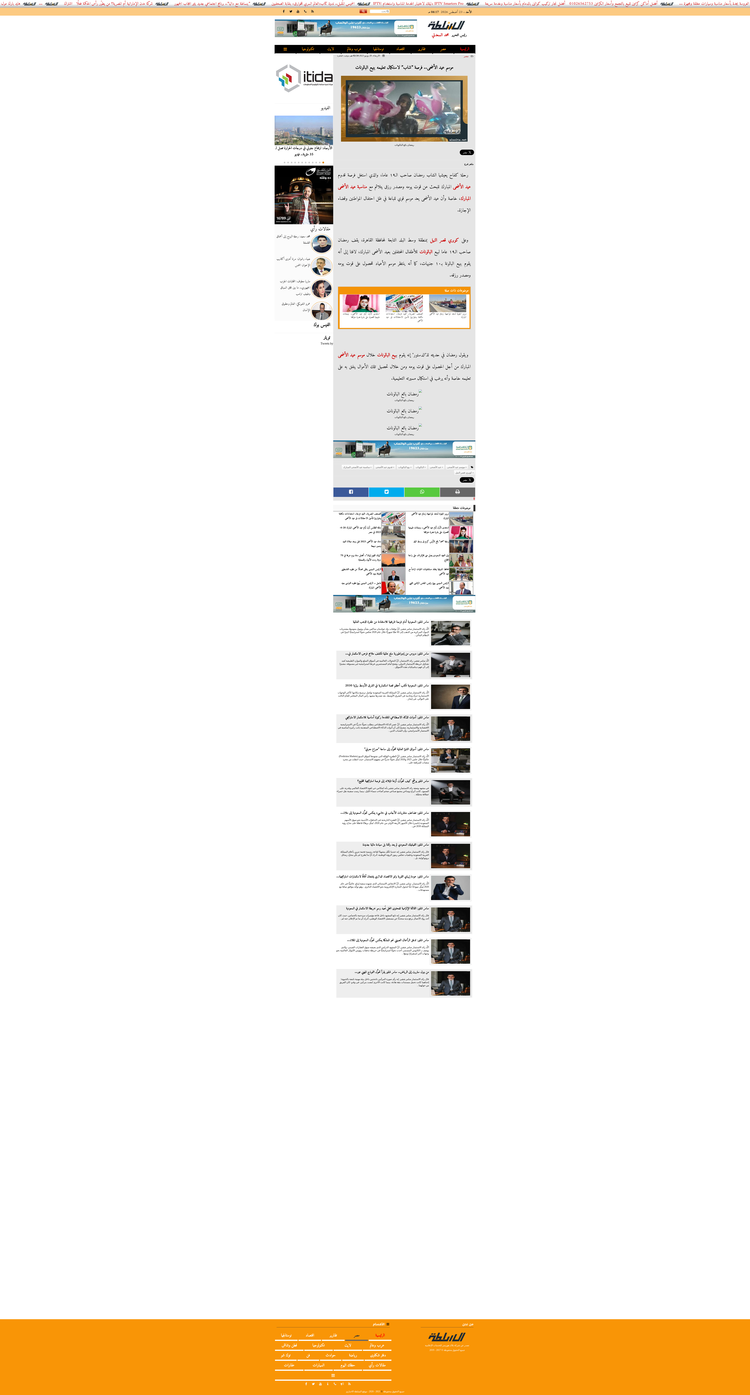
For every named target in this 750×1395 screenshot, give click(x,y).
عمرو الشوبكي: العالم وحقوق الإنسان (296, 307)
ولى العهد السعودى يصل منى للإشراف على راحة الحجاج (428, 557)
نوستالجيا (378, 49)
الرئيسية (464, 49)
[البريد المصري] (304, 195)
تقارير (421, 49)
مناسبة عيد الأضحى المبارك (356, 467)
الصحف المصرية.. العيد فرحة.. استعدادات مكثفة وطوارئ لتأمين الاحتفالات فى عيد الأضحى (404, 317)
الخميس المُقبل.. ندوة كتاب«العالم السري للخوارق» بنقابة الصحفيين (400, 3)
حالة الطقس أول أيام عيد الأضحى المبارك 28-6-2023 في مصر (360, 530)
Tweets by (327, 343)
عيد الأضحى (462, 187)
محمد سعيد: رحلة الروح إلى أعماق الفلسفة (293, 240)
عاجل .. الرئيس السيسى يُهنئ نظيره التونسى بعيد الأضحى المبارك (361, 585)
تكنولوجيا (308, 49)
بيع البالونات (386, 355)
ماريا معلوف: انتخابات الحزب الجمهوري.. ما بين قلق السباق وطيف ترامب (295, 288)
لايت (330, 49)
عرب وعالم (354, 49)
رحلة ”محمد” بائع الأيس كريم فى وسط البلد (431, 541)
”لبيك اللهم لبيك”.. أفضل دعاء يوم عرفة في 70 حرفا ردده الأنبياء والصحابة (360, 557)
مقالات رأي (320, 229)
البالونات (426, 252)
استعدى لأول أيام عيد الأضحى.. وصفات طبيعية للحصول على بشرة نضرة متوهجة (361, 315)
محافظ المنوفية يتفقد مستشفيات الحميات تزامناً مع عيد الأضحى (429, 571)
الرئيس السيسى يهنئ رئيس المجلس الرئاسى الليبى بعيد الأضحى (429, 585)
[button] (323, 162)
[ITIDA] (304, 78)
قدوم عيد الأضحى (384, 467)
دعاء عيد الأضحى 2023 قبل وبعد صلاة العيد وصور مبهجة (362, 543)
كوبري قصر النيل (444, 240)
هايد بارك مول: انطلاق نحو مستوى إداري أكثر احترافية (72, 3)
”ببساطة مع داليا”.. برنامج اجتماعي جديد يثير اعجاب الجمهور (300, 3)
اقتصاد (400, 49)
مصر (443, 49)
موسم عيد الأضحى (351, 355)
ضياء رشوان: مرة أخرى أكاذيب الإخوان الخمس (293, 262)
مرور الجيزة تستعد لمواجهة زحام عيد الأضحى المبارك (447, 315)
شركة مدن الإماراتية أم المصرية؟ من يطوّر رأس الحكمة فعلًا (202, 3)
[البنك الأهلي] (404, 451)
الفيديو (325, 108)
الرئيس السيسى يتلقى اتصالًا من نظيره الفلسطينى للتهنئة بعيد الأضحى (361, 571)
